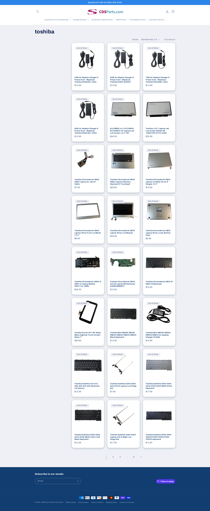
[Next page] (141, 457)
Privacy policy (84, 502)
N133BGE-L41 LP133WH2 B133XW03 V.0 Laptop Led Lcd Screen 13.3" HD (122, 130)
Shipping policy (111, 502)
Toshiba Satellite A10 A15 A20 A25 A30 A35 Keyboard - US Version (87, 386)
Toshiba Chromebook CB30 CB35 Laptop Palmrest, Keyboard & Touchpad (122, 182)
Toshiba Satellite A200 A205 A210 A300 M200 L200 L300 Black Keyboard (87, 437)
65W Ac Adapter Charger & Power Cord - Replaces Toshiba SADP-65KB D (122, 79)
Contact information (127, 502)
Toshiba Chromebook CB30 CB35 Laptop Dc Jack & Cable (86, 182)
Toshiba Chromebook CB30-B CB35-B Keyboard (159, 283)
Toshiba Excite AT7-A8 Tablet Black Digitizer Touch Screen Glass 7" (87, 335)
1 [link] (106, 457)
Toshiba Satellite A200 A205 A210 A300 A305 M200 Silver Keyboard (159, 386)
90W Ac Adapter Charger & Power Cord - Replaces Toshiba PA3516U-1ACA (86, 130)
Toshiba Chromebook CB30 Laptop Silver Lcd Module (122, 232)
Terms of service (97, 502)
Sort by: (135, 39)
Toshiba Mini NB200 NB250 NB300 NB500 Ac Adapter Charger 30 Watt (158, 335)
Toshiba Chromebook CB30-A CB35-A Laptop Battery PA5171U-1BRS (87, 284)
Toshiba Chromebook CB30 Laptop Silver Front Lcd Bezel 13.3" (87, 233)
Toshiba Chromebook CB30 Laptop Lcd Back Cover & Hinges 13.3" (158, 182)
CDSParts (44, 502)
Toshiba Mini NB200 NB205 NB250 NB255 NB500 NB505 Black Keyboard (123, 335)
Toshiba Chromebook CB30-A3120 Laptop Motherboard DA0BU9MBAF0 (123, 284)
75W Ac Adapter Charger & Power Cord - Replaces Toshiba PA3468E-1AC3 (158, 79)
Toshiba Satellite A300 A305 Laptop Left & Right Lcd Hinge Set (123, 437)
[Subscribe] (78, 481)
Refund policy (71, 502)
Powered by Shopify (56, 502)
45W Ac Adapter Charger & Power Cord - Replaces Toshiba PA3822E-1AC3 (86, 79)
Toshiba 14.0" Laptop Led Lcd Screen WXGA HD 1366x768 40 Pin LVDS (157, 130)
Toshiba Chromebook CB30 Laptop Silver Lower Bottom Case (158, 233)
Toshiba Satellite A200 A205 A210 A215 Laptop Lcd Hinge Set (123, 386)
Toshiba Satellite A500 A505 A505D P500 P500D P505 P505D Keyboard (158, 437)
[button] (37, 11)
